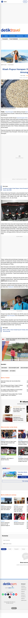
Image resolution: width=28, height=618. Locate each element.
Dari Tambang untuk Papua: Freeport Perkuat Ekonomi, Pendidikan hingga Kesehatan (12, 386)
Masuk (25, 1)
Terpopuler (5, 39)
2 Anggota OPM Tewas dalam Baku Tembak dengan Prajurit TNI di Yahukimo (11, 394)
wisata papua (5, 370)
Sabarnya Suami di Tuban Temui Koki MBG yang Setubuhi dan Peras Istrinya (8, 443)
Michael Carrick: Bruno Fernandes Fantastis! (19, 523)
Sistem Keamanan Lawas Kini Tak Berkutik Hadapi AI (5, 524)
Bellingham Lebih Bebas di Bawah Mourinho (7, 459)
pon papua (12, 370)
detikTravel (3, 64)
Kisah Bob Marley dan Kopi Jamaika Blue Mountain (10, 381)
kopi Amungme (11, 315)
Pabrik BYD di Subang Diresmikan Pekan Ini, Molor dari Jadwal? (6, 508)
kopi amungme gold (14, 367)
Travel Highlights (13, 39)
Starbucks (11, 287)
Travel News (12, 36)
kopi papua (4, 367)
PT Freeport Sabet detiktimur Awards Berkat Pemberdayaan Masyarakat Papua (11, 390)
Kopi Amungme (9, 112)
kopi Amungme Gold (22, 118)
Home (6, 36)
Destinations (20, 36)
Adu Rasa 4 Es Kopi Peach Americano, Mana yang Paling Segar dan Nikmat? (18, 509)
